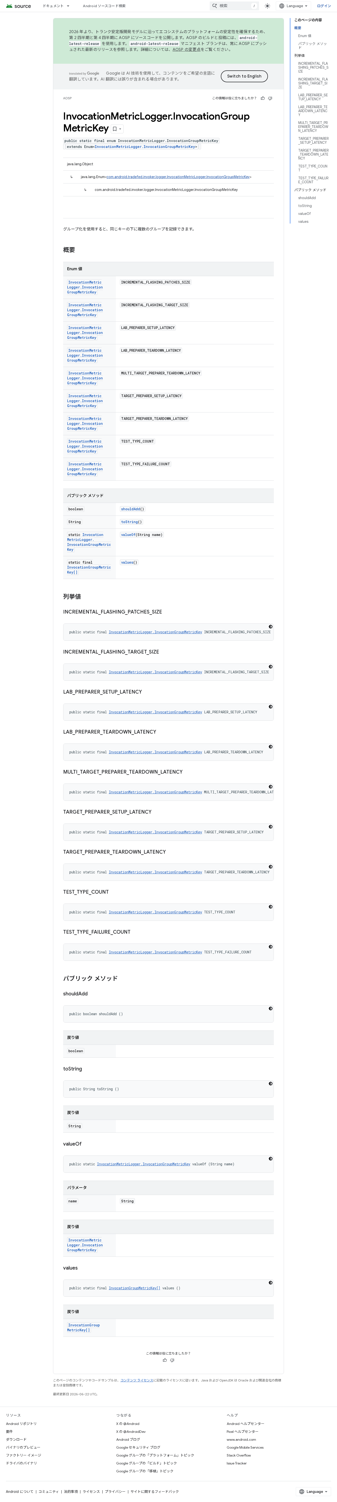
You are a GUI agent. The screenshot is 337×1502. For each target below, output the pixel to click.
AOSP (67, 98)
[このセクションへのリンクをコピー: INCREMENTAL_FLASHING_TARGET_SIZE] (164, 652)
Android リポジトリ (21, 1423)
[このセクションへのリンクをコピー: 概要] (80, 250)
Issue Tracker (237, 1463)
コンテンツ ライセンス (136, 1380)
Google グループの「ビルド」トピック (146, 1463)
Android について (20, 1492)
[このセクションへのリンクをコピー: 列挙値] (86, 597)
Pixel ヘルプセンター (243, 1431)
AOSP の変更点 (187, 49)
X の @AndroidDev (131, 1431)
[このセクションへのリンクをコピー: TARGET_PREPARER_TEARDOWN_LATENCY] (171, 852)
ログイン (324, 6)
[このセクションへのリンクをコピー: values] (83, 1268)
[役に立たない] (270, 98)
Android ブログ (128, 1439)
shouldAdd (130, 509)
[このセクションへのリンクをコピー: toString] (87, 1069)
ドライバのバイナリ (21, 1463)
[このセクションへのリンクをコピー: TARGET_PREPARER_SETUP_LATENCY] (156, 812)
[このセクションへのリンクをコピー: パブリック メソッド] (123, 979)
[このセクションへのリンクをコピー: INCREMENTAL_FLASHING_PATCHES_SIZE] (167, 612)
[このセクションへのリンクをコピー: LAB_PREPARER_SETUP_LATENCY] (147, 692)
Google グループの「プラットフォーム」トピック (155, 1455)
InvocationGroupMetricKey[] (134, 1288)
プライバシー (115, 1492)
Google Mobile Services (245, 1447)
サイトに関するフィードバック (155, 1492)
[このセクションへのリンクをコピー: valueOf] (87, 1144)
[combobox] (234, 5)
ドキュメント (53, 6)
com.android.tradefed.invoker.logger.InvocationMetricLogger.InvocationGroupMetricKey (178, 177)
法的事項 (71, 1492)
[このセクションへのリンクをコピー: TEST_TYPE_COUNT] (114, 892)
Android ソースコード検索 (104, 6)
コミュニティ (48, 1492)
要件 (9, 1431)
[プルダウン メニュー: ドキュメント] (70, 6)
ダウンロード (16, 1439)
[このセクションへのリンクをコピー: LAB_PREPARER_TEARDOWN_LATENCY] (161, 732)
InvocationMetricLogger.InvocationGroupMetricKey (145, 146)
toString (129, 521)
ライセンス (91, 1492)
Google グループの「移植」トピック (144, 1471)
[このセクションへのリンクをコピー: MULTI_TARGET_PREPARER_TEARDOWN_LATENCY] (187, 772)
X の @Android (127, 1423)
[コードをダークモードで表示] (271, 627)
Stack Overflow (239, 1455)
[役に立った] (262, 98)
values (127, 562)
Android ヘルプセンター (245, 1423)
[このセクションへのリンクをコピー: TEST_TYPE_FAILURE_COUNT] (135, 932)
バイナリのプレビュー (23, 1447)
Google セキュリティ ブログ (138, 1447)
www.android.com (241, 1439)
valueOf (128, 534)
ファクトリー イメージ (23, 1455)
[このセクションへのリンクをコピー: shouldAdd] (92, 994)
